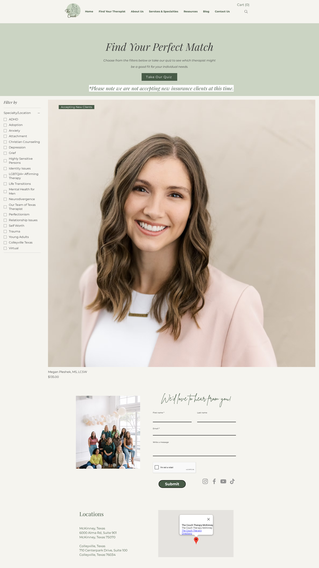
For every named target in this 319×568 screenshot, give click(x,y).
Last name (202, 413)
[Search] (246, 12)
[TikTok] (232, 481)
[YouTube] (223, 481)
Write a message (161, 442)
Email (155, 429)
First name (158, 413)
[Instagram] (205, 481)
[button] (243, 5)
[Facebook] (214, 481)
